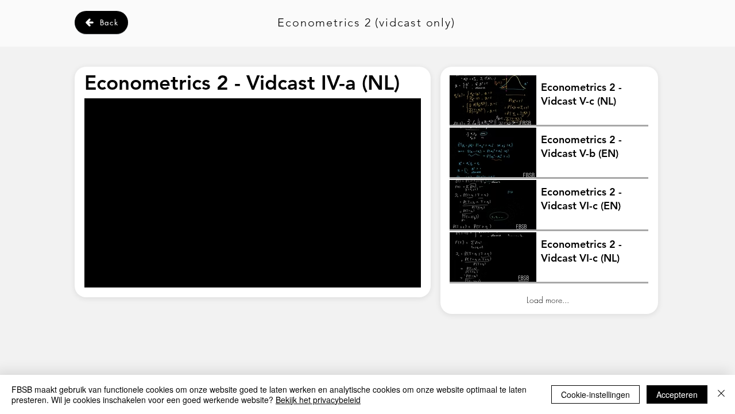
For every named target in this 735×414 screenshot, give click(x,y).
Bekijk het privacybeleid (318, 399)
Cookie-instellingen (595, 394)
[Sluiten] (721, 394)
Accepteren (677, 394)
